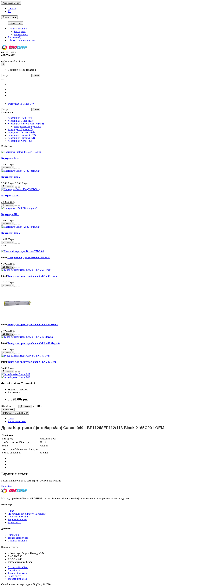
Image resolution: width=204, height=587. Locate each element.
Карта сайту (14, 522)
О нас (11, 510)
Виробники (14, 535)
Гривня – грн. (15, 23)
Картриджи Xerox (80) (20, 140)
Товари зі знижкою (18, 537)
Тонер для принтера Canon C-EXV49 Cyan (32, 362)
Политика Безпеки (18, 516)
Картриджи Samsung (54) (21, 138)
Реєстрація (20, 31)
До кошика (8, 167)
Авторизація (21, 34)
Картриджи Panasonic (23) (22, 135)
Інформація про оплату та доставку (27, 513)
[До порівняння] (19, 168)
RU (9, 11)
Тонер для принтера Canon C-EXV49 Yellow (32, 324)
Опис (11, 418)
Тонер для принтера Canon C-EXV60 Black (32, 276)
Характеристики (17, 421)
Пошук (36, 75)
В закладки (8, 409)
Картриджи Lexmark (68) (21, 132)
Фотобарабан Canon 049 (21, 103)
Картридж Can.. (10, 177)
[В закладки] (16, 168)
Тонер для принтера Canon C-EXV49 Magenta (33, 343)
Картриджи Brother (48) (20, 118)
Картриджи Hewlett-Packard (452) (26, 123)
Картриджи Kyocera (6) (20, 129)
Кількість (6, 406)
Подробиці (7, 486)
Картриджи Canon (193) (20, 120)
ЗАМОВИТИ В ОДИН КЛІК (15, 413)
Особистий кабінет (18, 540)
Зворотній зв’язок (17, 519)
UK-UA (12, 8)
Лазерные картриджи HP (27, 126)
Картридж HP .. (10, 214)
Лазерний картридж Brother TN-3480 (28, 257)
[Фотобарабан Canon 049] (15, 374)
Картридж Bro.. (10, 158)
